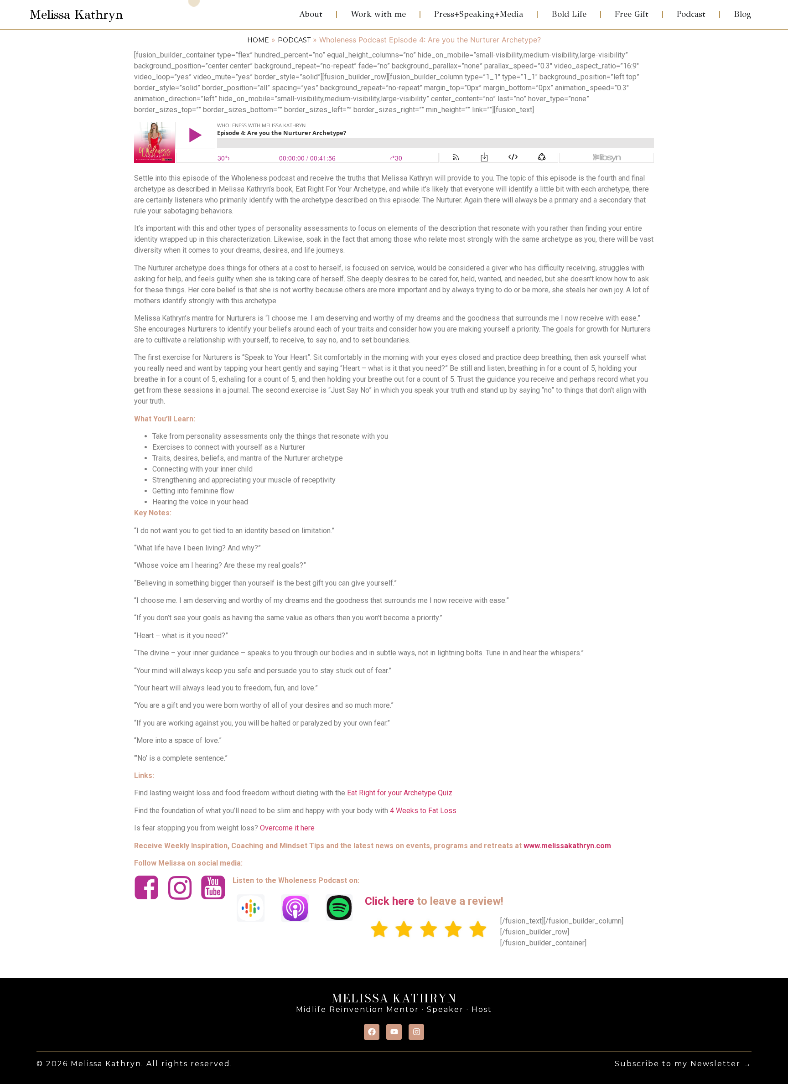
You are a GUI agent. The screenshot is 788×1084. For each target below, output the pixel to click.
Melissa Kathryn (76, 14)
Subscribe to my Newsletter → (683, 1063)
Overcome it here (287, 828)
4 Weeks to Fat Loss (423, 810)
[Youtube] (394, 1032)
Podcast (294, 40)
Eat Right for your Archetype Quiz (399, 792)
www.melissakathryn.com (567, 845)
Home (258, 40)
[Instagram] (416, 1032)
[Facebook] (371, 1032)
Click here (389, 901)
